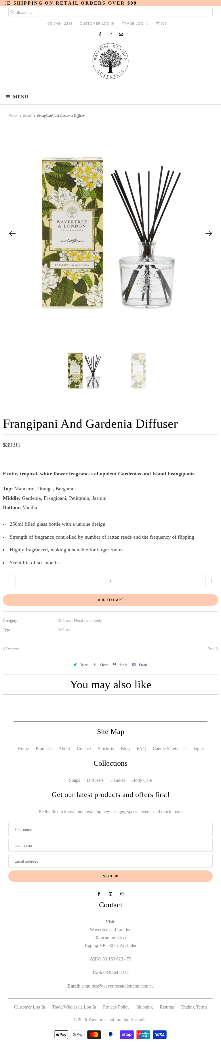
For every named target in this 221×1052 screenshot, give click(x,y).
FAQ (141, 748)
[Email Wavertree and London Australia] (121, 34)
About (64, 748)
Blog (125, 748)
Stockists (106, 748)
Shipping (144, 1007)
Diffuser (64, 630)
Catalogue (194, 748)
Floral (79, 620)
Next (211, 648)
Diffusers (65, 620)
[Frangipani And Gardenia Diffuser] (110, 233)
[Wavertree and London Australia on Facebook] (100, 34)
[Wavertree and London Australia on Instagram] (110, 34)
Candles (117, 780)
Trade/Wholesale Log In (74, 1007)
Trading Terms (194, 1007)
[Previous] (12, 233)
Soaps (74, 780)
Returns (167, 1007)
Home (23, 748)
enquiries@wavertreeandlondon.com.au (117, 986)
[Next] (209, 233)
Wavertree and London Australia (117, 1019)
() (163, 24)
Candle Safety (165, 748)
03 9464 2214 (60, 24)
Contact (84, 748)
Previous (12, 648)
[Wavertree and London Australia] (110, 62)
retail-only (94, 620)
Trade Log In (135, 24)
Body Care (142, 780)
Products (44, 748)
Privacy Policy (116, 1007)
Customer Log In (97, 24)
